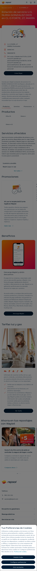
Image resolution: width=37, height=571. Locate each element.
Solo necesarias (18, 567)
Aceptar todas (18, 557)
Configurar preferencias (18, 562)
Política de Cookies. (20, 551)
